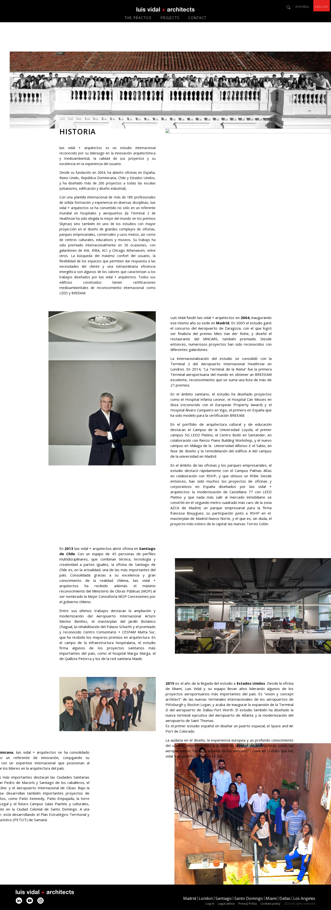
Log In (210, 904)
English (321, 6)
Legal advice (226, 904)
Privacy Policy (247, 904)
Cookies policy (270, 904)
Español (302, 6)
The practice (138, 17)
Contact (197, 17)
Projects (170, 17)
